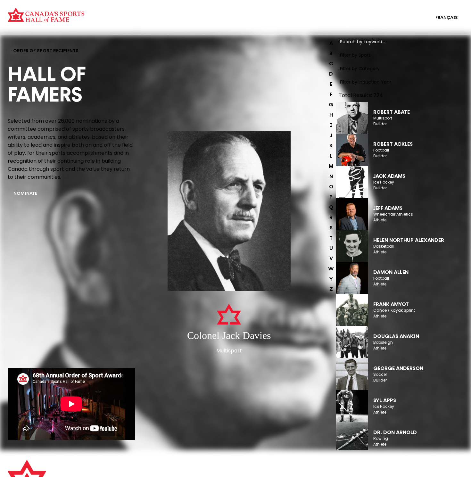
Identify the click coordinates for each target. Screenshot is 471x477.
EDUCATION (243, 13)
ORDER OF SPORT (126, 21)
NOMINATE (25, 193)
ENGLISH (413, 17)
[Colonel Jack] (229, 211)
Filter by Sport (355, 55)
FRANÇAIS (446, 17)
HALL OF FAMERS (248, 21)
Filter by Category (360, 68)
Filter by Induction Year (365, 82)
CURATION (118, 13)
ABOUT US (133, 468)
